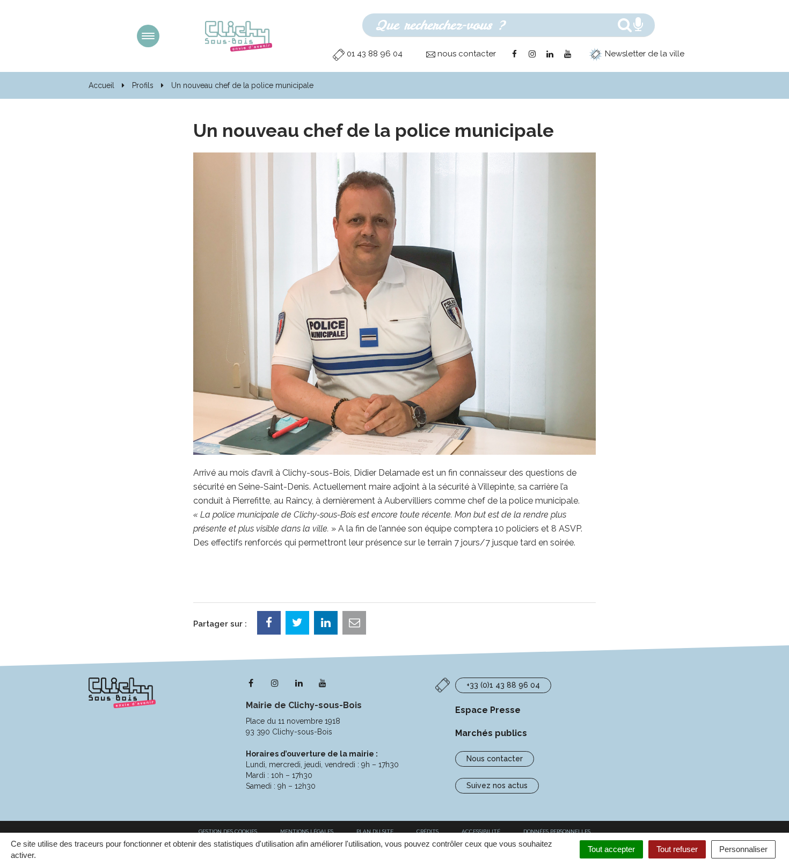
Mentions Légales (306, 831)
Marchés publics (491, 733)
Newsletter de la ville (643, 54)
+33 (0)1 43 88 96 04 (503, 685)
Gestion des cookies (228, 831)
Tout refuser (677, 849)
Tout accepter (611, 849)
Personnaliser (743, 849)
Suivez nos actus (497, 785)
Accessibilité (481, 831)
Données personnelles (556, 831)
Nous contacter (494, 758)
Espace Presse (488, 710)
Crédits (428, 831)
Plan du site (374, 831)
